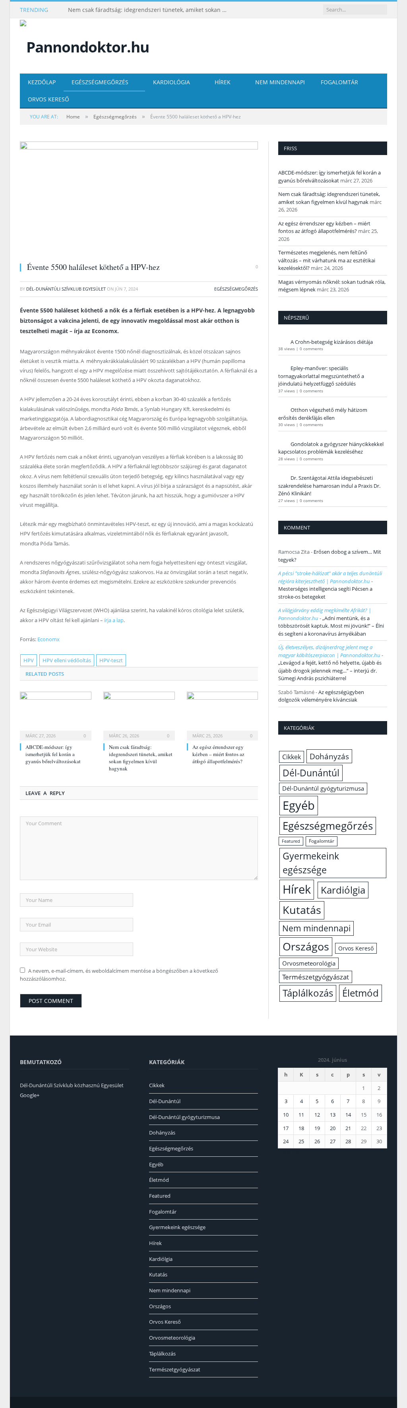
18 (301, 1128)
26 (317, 1141)
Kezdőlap (42, 82)
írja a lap (114, 620)
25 (301, 1141)
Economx (48, 639)
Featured (291, 841)
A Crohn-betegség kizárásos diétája (332, 341)
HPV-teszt (111, 660)
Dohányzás (329, 756)
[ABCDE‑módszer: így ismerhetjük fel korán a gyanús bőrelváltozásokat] (55, 715)
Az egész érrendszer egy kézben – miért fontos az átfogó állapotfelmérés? (218, 754)
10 (286, 1114)
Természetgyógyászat (315, 976)
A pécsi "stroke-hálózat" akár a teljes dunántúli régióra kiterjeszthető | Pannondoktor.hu (330, 577)
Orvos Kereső (48, 99)
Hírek (223, 82)
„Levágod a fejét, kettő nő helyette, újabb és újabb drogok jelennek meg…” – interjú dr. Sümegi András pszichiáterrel (330, 670)
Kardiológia (171, 82)
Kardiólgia (343, 889)
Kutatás (302, 910)
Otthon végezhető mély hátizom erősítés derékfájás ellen (322, 413)
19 (317, 1128)
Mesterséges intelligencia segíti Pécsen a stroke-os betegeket (325, 592)
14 (348, 1114)
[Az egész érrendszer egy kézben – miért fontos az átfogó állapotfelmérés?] (222, 715)
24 (286, 1141)
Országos (306, 946)
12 (317, 1114)
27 (332, 1141)
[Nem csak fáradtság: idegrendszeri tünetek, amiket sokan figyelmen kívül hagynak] (139, 715)
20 (332, 1128)
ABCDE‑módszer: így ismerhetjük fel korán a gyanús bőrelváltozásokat (53, 754)
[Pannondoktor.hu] (84, 45)
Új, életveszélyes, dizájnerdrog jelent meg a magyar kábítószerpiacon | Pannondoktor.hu (329, 651)
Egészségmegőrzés (100, 82)
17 (286, 1128)
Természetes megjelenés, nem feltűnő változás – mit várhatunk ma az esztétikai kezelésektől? (326, 260)
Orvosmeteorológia (308, 963)
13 (332, 1114)
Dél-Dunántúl (311, 772)
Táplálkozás (308, 993)
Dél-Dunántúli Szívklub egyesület (66, 289)
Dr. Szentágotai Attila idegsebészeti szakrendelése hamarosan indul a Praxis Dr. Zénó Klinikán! (329, 485)
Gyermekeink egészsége (311, 862)
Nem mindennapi (280, 82)
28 (348, 1141)
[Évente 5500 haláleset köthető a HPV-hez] (139, 199)
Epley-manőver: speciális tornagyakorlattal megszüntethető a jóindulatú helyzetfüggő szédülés (321, 376)
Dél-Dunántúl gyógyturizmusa (323, 788)
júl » (298, 1153)
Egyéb (299, 805)
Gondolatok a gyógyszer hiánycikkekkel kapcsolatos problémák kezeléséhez (331, 448)
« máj (284, 1153)
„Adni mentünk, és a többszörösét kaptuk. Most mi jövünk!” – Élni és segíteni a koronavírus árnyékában (331, 626)
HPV (28, 660)
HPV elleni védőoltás (67, 660)
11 (301, 1114)
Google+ (29, 1095)
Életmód (360, 992)
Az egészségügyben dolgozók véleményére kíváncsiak (321, 696)
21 (348, 1128)
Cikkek (291, 756)
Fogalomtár (339, 82)
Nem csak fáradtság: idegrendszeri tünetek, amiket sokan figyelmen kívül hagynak (149, 10)
